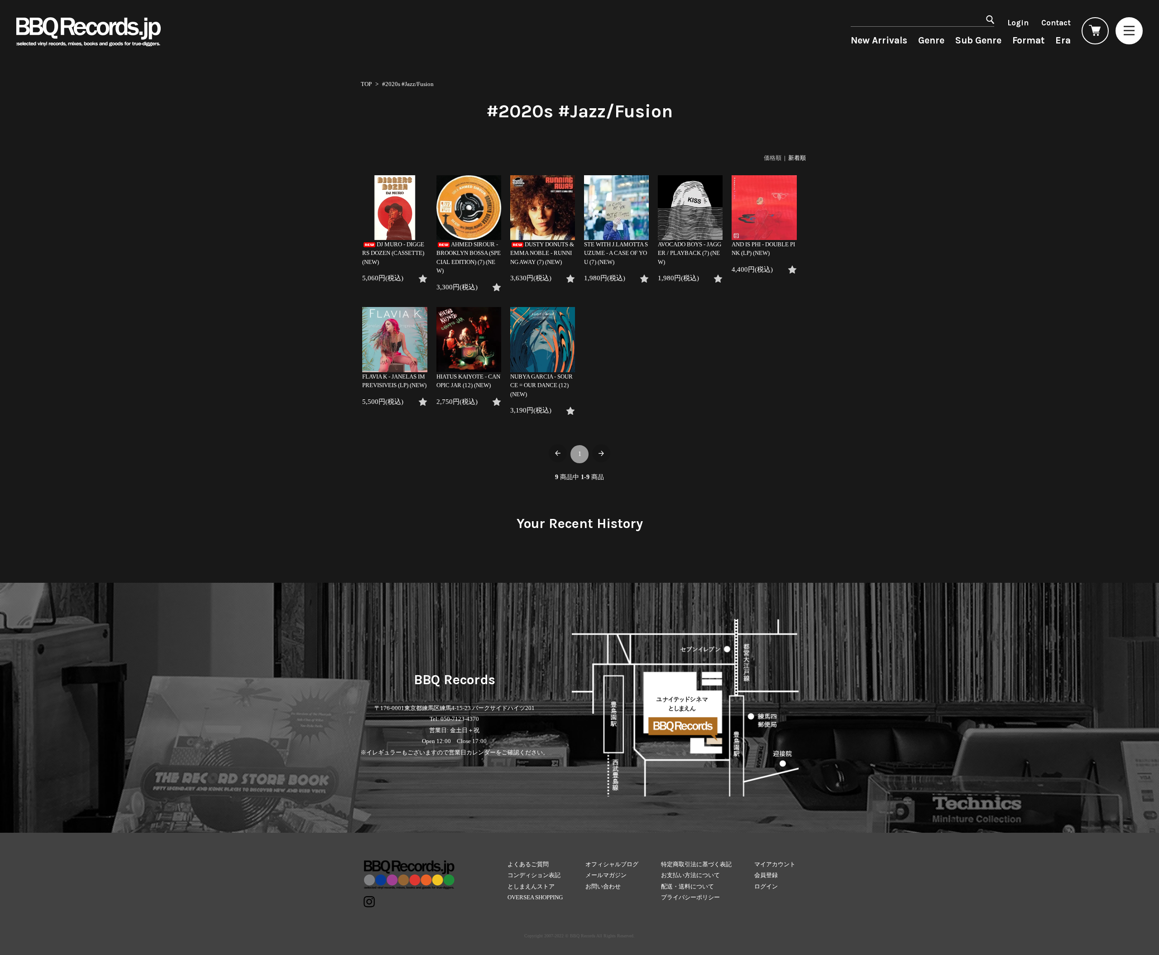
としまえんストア (531, 886)
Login (1018, 22)
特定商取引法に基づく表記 (696, 864)
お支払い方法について (690, 875)
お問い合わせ (603, 886)
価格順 (772, 157)
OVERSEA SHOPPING (535, 897)
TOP (366, 84)
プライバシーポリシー (690, 897)
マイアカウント (774, 864)
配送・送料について (687, 886)
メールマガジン (606, 875)
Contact (1056, 22)
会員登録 (766, 875)
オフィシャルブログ (611, 864)
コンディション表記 (534, 875)
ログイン (766, 886)
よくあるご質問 (528, 864)
